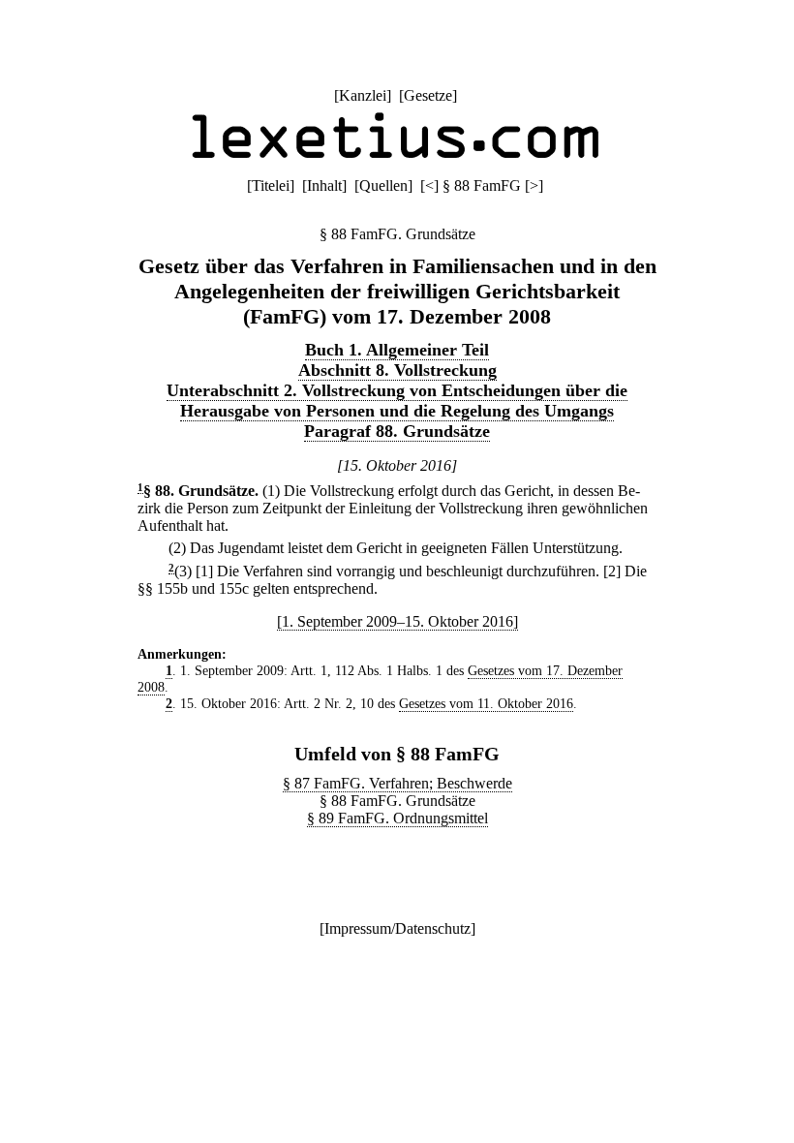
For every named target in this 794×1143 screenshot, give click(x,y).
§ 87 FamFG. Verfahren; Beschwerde (397, 783)
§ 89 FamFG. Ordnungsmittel (397, 818)
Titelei (271, 185)
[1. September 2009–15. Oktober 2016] (397, 621)
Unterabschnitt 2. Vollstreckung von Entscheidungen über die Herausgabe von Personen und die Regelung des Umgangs (397, 400)
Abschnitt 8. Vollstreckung (397, 370)
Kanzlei (362, 95)
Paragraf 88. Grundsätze (397, 431)
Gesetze (428, 95)
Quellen (383, 185)
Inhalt (324, 185)
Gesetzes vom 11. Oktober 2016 (486, 703)
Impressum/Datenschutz (397, 928)
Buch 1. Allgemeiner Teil (397, 349)
